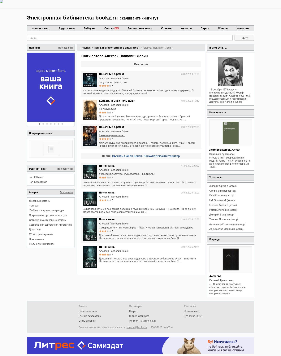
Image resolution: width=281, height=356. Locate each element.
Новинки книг (41, 28)
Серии (205, 28)
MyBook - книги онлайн (142, 320)
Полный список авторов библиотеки (116, 47)
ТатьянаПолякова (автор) (223, 219)
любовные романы (39, 200)
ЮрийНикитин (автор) (221, 195)
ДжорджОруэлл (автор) (222, 186)
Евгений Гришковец (221, 280)
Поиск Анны (107, 165)
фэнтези (33, 205)
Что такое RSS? (193, 316)
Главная (86, 47)
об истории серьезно (41, 234)
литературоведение (181, 227)
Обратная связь (88, 311)
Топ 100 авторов (38, 181)
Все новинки (65, 47)
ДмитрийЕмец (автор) (221, 214)
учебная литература (111, 173)
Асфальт (215, 276)
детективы (35, 229)
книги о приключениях (41, 243)
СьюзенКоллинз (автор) (223, 205)
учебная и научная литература (46, 210)
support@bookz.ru (137, 327)
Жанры (223, 28)
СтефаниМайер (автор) (222, 190)
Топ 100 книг (36, 177)
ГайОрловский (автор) (222, 200)
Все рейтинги (65, 168)
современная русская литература (48, 215)
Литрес (133, 311)
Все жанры (66, 192)
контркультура (107, 108)
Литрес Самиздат (139, 316)
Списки (109, 28)
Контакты (243, 28)
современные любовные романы (47, 220)
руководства (131, 173)
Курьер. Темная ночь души (117, 100)
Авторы (186, 28)
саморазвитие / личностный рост (118, 227)
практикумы (147, 173)
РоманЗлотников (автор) (223, 209)
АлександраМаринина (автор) (226, 229)
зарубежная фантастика (113, 82)
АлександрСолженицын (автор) (227, 224)
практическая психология (154, 227)
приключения (36, 239)
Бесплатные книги (140, 28)
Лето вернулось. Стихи (224, 149)
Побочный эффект (111, 74)
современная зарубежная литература (50, 224)
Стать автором (87, 320)
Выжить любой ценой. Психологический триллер (146, 156)
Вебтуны (89, 28)
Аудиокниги (67, 28)
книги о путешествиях (112, 135)
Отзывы (166, 28)
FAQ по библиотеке (90, 316)
